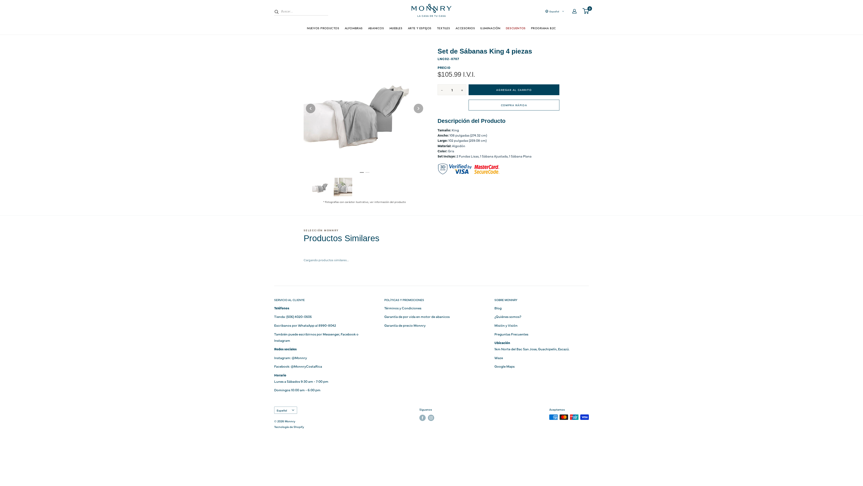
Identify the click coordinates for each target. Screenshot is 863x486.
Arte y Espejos (420, 28)
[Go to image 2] (367, 172)
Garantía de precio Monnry (405, 325)
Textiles (443, 28)
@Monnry (299, 357)
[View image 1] (321, 187)
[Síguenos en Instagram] (431, 417)
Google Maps (504, 366)
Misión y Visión (506, 325)
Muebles (396, 28)
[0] (586, 11)
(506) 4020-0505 (299, 316)
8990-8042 (327, 325)
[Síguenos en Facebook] (422, 417)
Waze (498, 357)
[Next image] (418, 108)
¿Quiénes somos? (507, 316)
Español (282, 410)
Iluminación (490, 28)
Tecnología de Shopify (289, 427)
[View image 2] (343, 187)
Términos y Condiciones (402, 308)
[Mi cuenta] (574, 11)
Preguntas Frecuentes (511, 334)
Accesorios (465, 28)
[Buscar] (277, 12)
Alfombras (354, 28)
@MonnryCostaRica (306, 366)
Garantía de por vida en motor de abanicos (417, 316)
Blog (498, 308)
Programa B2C (543, 28)
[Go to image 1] (362, 172)
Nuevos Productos (323, 28)
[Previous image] (310, 108)
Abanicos (376, 28)
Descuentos (516, 28)
